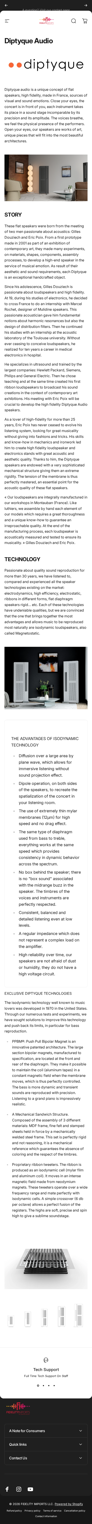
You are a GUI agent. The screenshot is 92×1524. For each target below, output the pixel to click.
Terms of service (52, 1510)
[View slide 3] (48, 1385)
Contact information (46, 1516)
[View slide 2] (43, 1385)
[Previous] (6, 5)
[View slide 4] (54, 1385)
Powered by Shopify (69, 1504)
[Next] (86, 5)
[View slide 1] (38, 1385)
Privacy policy (32, 1510)
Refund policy (14, 1510)
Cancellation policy (74, 1510)
